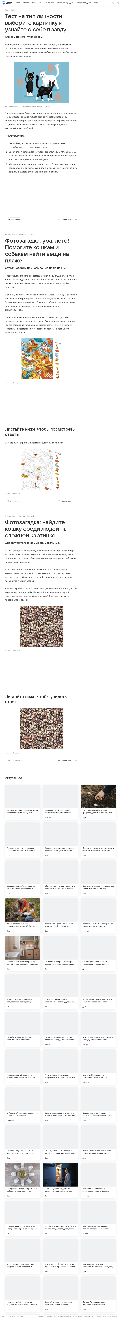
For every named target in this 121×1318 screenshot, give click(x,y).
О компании (11, 1316)
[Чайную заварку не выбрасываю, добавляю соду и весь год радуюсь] (22, 1180)
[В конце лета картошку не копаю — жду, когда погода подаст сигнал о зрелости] (98, 1143)
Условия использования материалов (58, 1316)
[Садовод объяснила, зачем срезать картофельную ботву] (98, 953)
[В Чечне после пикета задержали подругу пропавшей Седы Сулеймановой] (98, 1029)
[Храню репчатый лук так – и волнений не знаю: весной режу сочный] (22, 1067)
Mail (3, 1316)
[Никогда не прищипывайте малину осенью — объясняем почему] (98, 1218)
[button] (41, 82)
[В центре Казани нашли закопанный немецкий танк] (98, 1067)
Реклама (20, 1316)
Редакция (40, 1316)
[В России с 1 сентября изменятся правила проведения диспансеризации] (22, 1105)
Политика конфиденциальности (106, 1316)
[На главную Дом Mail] (8, 3)
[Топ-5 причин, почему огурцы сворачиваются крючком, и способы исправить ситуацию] (22, 1256)
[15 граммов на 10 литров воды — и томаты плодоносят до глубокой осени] (60, 1218)
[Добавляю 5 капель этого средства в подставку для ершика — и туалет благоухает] (60, 991)
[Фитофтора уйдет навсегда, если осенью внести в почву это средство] (22, 802)
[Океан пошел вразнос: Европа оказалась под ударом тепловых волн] (60, 1029)
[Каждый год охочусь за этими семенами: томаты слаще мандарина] (60, 1294)
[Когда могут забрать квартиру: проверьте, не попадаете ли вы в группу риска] (60, 953)
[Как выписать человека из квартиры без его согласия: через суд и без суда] (98, 1105)
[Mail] (3, 3)
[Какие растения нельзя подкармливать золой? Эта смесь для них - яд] (22, 916)
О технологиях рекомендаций (83, 1316)
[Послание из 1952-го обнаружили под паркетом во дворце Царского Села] (98, 916)
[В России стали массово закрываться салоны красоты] (98, 1180)
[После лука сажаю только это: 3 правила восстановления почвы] (98, 991)
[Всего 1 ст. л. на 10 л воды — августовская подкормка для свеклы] (22, 991)
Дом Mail (30, 235)
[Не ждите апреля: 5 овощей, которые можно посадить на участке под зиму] (22, 1143)
